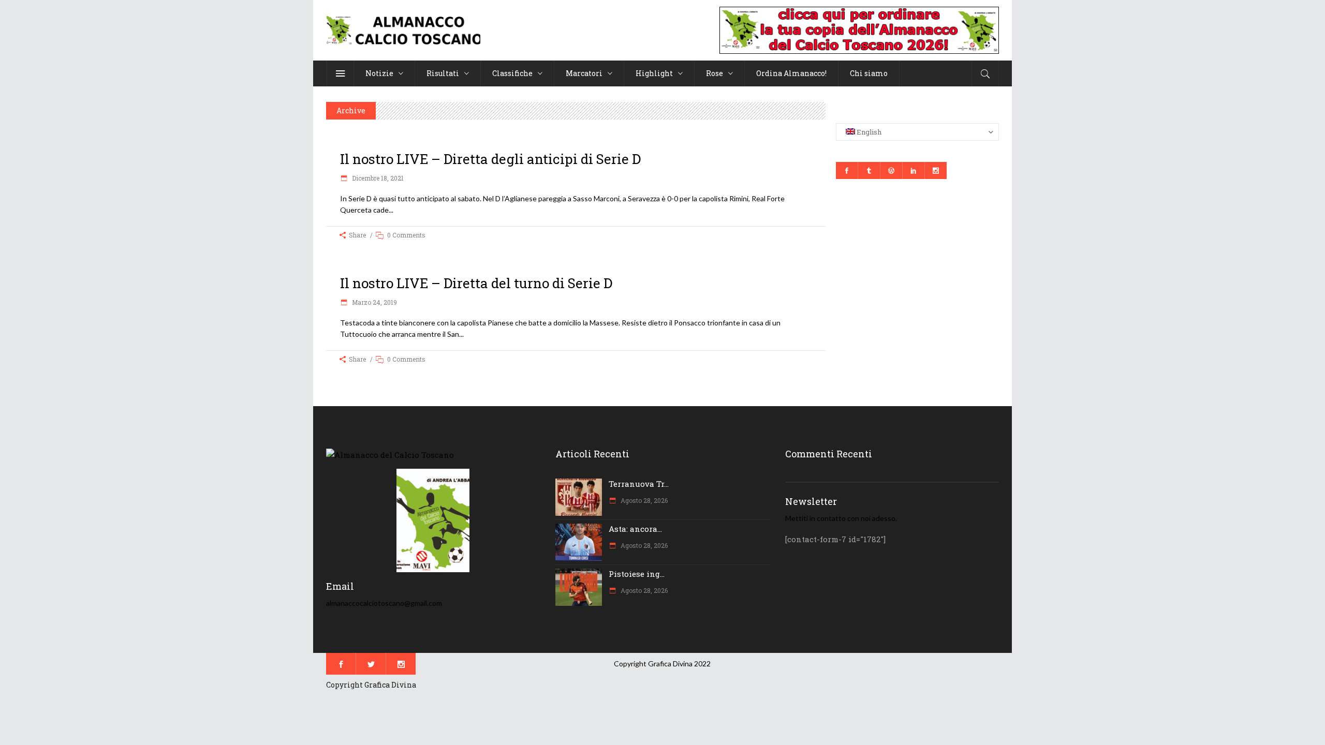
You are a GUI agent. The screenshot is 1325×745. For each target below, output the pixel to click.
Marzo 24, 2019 (373, 302)
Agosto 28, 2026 (643, 500)
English (868, 132)
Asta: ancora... (635, 529)
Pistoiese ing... (637, 574)
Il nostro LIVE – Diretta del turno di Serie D (476, 283)
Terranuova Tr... (639, 484)
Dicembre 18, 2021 (377, 178)
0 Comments (406, 235)
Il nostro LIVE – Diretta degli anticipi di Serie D (490, 159)
